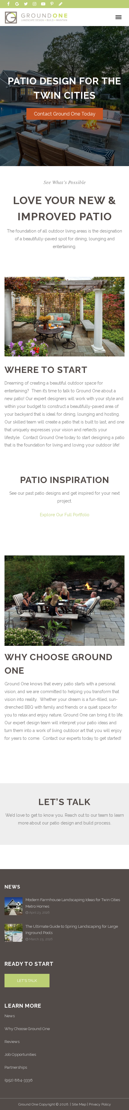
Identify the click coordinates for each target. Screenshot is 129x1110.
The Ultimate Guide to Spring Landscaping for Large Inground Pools (72, 929)
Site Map (79, 1104)
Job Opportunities (20, 1054)
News (9, 1016)
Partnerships (15, 1067)
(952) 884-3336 (18, 1080)
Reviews (12, 1041)
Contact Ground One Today (64, 114)
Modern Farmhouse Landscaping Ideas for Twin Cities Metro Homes (73, 903)
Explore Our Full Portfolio (64, 514)
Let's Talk (27, 980)
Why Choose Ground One (27, 1029)
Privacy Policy (100, 1104)
